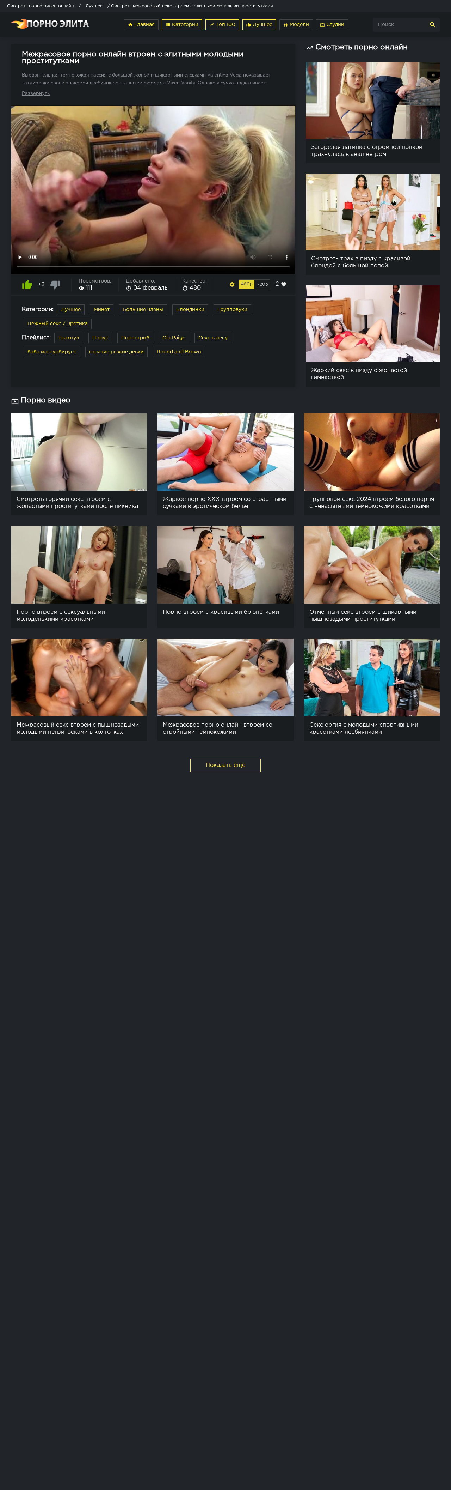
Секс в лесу (213, 338)
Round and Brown (179, 352)
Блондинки (190, 310)
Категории (182, 24)
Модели (296, 24)
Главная (141, 24)
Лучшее (259, 24)
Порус (100, 338)
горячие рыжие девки (116, 352)
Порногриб (135, 338)
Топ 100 (222, 24)
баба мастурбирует (51, 352)
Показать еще (225, 765)
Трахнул (68, 338)
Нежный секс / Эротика (57, 324)
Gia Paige (173, 338)
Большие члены (143, 310)
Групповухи (232, 310)
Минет (102, 310)
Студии (332, 24)
